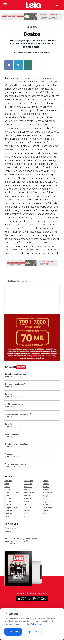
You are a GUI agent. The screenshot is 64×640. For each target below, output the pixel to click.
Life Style (27, 507)
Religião (46, 496)
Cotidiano (8, 510)
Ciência (7, 501)
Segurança (47, 501)
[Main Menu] (5, 5)
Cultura (7, 516)
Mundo (45, 481)
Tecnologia (47, 507)
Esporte (27, 501)
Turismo (46, 510)
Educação (28, 490)
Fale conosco (10, 528)
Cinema (7, 504)
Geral (26, 504)
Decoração (28, 481)
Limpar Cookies (33, 631)
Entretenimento (30, 493)
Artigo (6, 484)
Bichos (7, 490)
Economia (28, 487)
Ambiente (8, 481)
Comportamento (11, 507)
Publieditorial (48, 493)
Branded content (11, 493)
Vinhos (46, 513)
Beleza (7, 487)
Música (46, 484)
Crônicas (21, 367)
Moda (26, 513)
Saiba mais (36, 624)
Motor (26, 516)
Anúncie (7, 531)
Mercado (27, 510)
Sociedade (47, 504)
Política (46, 490)
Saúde (45, 498)
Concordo (13, 631)
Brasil (6, 496)
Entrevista (28, 496)
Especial (27, 498)
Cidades (7, 498)
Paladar (46, 487)
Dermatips (28, 484)
